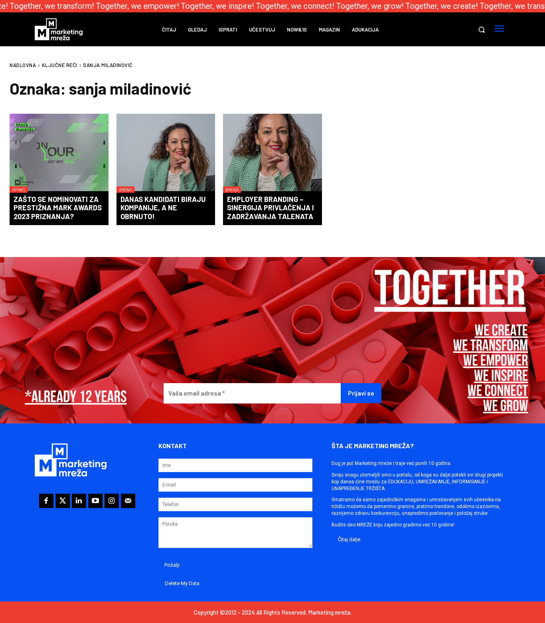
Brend (125, 189)
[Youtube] (95, 501)
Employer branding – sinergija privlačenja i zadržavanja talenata (270, 208)
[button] (481, 29)
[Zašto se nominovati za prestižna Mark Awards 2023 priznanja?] (59, 153)
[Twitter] (62, 501)
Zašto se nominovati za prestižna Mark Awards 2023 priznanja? (58, 208)
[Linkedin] (79, 501)
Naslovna (23, 65)
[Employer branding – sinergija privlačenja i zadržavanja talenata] (272, 153)
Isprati (18, 189)
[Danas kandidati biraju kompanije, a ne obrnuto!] (166, 153)
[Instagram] (112, 501)
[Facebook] (46, 501)
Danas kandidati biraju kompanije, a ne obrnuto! (163, 208)
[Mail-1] (128, 501)
